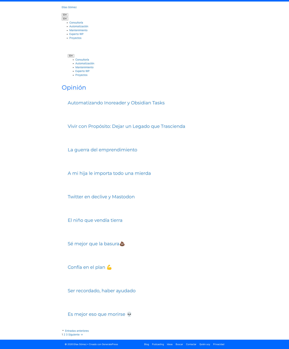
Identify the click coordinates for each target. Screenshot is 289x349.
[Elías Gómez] (72, 49)
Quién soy (204, 344)
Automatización (78, 26)
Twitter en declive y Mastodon (101, 196)
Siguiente (75, 334)
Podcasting (158, 344)
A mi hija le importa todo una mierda (109, 173)
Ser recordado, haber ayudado (102, 290)
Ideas (170, 344)
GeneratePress (110, 344)
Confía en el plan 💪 (90, 267)
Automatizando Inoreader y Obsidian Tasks (116, 103)
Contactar (191, 344)
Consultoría (76, 22)
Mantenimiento (78, 30)
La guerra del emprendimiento (102, 150)
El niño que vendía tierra (95, 220)
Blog (146, 344)
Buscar (179, 344)
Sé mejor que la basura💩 (96, 243)
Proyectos (75, 37)
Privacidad (218, 344)
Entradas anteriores (77, 330)
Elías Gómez (69, 7)
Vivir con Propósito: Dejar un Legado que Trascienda (126, 126)
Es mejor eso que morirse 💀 (100, 314)
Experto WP (76, 34)
